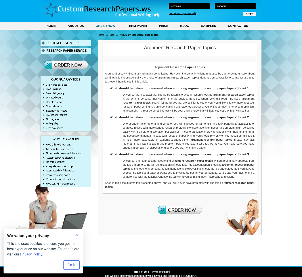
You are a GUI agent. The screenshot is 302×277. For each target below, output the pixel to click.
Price (163, 26)
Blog (184, 26)
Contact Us (238, 26)
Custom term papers (63, 43)
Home (51, 26)
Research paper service (66, 50)
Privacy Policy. (31, 254)
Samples (208, 26)
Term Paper (137, 26)
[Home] (102, 10)
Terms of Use (140, 271)
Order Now (105, 26)
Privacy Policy (161, 271)
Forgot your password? (182, 13)
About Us (76, 26)
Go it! (71, 265)
